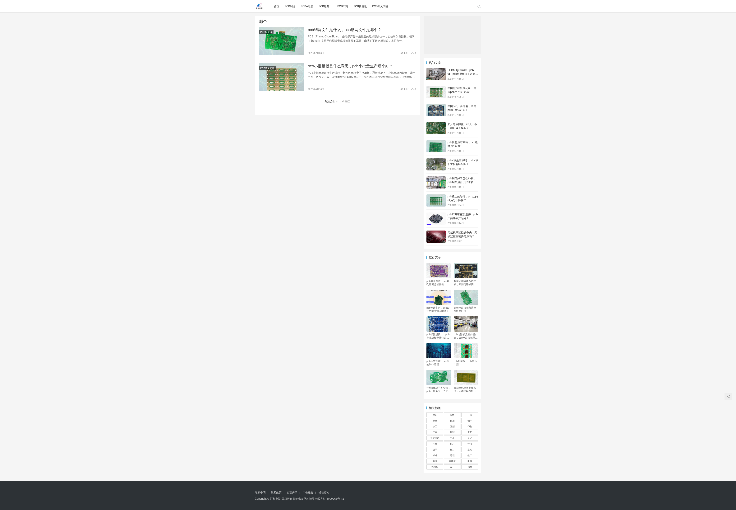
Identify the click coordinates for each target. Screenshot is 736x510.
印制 (469, 426)
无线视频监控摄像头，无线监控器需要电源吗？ (462, 234)
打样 (435, 443)
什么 (469, 414)
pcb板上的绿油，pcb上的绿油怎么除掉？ (463, 198)
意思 (469, 438)
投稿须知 (324, 492)
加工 (435, 426)
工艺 (469, 432)
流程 (452, 455)
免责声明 (292, 492)
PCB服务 (324, 6)
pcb (452, 414)
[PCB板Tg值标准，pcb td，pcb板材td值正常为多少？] (436, 70)
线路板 (434, 466)
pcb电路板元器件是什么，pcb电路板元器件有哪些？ (466, 336)
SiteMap (298, 498)
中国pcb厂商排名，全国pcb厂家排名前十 (462, 108)
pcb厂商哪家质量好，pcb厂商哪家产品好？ (463, 216)
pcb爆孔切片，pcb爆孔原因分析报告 (437, 282)
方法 (469, 443)
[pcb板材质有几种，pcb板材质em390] (436, 142)
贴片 (469, 466)
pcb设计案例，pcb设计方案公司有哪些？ (437, 309)
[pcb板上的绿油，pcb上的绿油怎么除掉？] (436, 196)
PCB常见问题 (380, 6)
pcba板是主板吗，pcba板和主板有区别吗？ (463, 162)
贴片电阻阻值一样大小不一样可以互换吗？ (462, 126)
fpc (434, 414)
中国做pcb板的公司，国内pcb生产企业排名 (462, 90)
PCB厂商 (342, 6)
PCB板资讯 (360, 6)
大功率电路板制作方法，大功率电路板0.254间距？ (465, 389)
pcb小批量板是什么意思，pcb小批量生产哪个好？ (350, 66)
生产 (469, 455)
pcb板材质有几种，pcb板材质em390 (463, 144)
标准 (435, 455)
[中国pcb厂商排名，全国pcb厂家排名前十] (436, 106)
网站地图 (309, 498)
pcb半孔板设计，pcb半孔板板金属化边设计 (437, 336)
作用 (452, 420)
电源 (435, 461)
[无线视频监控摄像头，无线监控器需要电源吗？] (436, 233)
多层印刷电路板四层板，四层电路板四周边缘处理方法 (465, 282)
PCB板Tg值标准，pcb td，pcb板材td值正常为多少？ (463, 73)
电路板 (452, 461)
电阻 (469, 461)
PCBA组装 (307, 6)
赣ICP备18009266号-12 (329, 498)
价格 (435, 420)
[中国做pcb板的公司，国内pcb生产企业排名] (436, 88)
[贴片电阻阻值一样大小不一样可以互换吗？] (436, 124)
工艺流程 (434, 438)
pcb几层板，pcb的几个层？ (465, 362)
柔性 (469, 449)
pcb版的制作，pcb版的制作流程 (437, 362)
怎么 (452, 438)
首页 (276, 6)
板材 (452, 449)
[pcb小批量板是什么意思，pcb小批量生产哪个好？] (281, 77)
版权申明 (260, 492)
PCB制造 (290, 6)
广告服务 (308, 492)
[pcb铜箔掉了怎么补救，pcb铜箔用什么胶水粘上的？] (436, 178)
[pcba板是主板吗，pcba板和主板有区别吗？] (436, 160)
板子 (435, 449)
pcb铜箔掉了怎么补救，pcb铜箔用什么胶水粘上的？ (462, 182)
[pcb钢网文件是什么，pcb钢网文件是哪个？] (281, 41)
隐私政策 (276, 492)
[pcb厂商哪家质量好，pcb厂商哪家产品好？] (436, 215)
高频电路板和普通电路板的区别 (465, 309)
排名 (452, 443)
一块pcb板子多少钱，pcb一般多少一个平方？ (438, 389)
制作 (469, 420)
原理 (452, 432)
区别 (452, 426)
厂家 (435, 432)
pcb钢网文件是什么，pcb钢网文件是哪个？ (344, 29)
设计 (452, 466)
